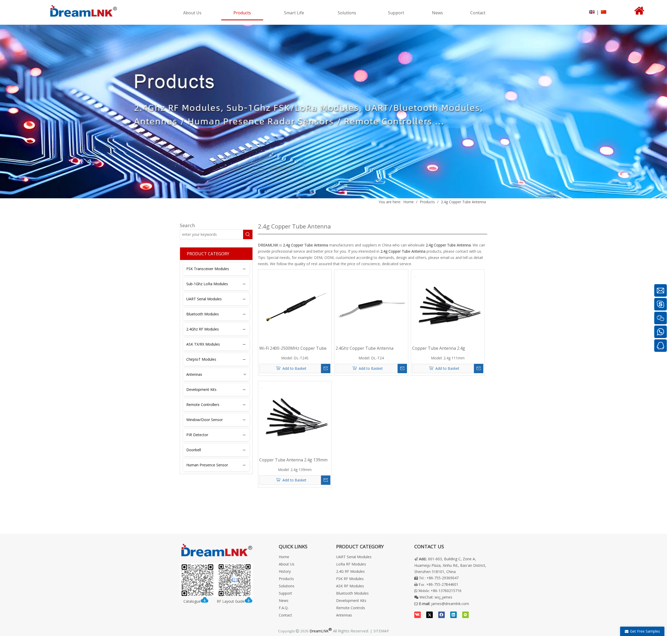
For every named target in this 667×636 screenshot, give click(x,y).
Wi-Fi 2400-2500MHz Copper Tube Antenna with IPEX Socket (292, 348)
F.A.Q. (283, 607)
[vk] (417, 614)
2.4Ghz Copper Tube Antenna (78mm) (364, 348)
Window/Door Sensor (204, 419)
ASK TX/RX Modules (203, 344)
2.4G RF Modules (350, 571)
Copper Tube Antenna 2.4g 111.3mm (438, 348)
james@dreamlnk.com (450, 603)
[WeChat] (465, 614)
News (283, 600)
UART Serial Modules (204, 298)
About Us (286, 564)
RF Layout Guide (231, 601)
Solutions (286, 585)
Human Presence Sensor (207, 464)
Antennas (194, 374)
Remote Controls (350, 607)
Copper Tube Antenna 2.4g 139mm (293, 459)
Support (285, 593)
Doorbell (193, 449)
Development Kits (201, 389)
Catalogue (192, 601)
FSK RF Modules (350, 578)
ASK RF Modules (350, 585)
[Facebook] (441, 614)
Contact (285, 615)
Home (284, 556)
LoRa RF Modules (351, 564)
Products (286, 578)
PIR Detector (197, 434)
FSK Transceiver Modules (207, 268)
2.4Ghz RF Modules (202, 329)
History (285, 571)
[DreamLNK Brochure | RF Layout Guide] (216, 580)
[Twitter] (429, 614)
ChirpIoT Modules (201, 359)
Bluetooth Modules (202, 313)
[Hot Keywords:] (247, 234)
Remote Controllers (202, 404)
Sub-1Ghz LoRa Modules (207, 283)
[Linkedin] (453, 614)
